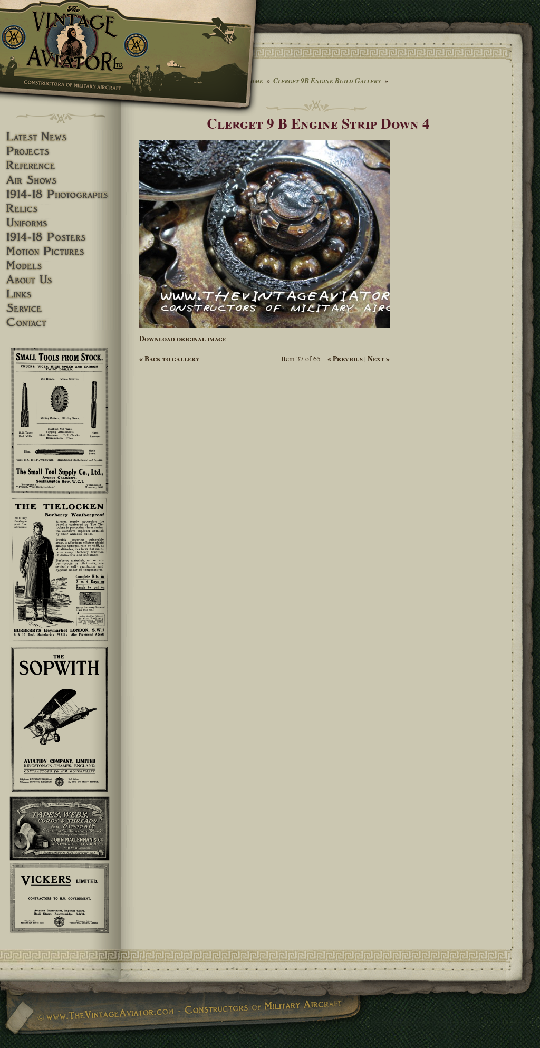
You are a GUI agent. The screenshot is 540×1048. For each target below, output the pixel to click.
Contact (60, 322)
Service (60, 308)
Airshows (60, 180)
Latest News (60, 137)
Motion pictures (60, 251)
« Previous (345, 358)
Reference (60, 165)
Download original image (182, 338)
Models (60, 265)
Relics (60, 208)
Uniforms (60, 223)
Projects (60, 151)
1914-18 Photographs (60, 194)
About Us (60, 280)
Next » (379, 358)
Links (60, 294)
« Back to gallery (169, 358)
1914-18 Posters (60, 237)
